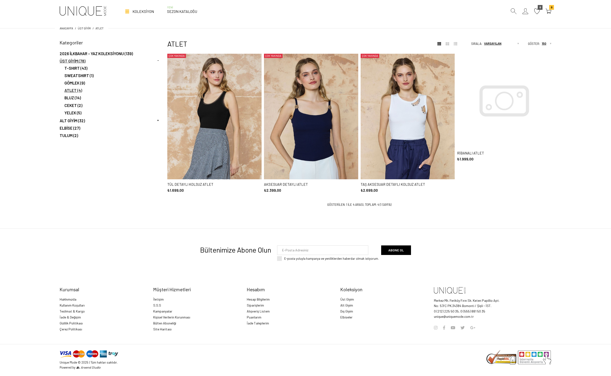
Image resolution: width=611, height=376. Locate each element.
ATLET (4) (73, 90)
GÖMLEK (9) (74, 82)
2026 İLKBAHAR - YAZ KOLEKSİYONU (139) (96, 53)
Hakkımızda (68, 299)
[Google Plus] (472, 327)
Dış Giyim (346, 311)
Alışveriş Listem (258, 311)
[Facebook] (444, 327)
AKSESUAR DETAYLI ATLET (286, 184)
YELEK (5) (72, 112)
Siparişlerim (255, 305)
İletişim (158, 299)
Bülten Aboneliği (164, 323)
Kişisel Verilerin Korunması (171, 317)
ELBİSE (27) (70, 128)
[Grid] (439, 44)
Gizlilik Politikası (71, 323)
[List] (455, 44)
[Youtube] (453, 327)
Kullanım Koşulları (72, 305)
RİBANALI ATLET (470, 153)
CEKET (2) (73, 105)
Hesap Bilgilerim (258, 299)
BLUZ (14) (72, 97)
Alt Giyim (346, 305)
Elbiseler (346, 317)
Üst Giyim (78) (72, 60)
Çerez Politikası (71, 329)
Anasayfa (66, 28)
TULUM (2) (69, 135)
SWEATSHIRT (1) (79, 75)
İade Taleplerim (258, 323)
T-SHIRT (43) (75, 68)
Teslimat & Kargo (72, 311)
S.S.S (157, 305)
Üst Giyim (84, 28)
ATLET (99, 28)
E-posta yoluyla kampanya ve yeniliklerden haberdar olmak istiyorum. (331, 258)
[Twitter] (463, 327)
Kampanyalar (162, 311)
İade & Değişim (70, 317)
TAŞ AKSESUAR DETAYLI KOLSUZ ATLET (393, 184)
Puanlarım (254, 317)
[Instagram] (435, 327)
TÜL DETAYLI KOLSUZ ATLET (190, 184)
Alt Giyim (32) (72, 120)
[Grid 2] (447, 44)
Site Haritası (162, 329)
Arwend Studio (90, 367)
